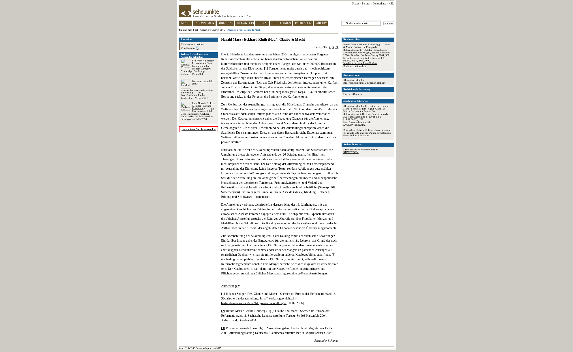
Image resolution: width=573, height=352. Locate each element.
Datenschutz (379, 3)
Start (195, 29)
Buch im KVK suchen (354, 66)
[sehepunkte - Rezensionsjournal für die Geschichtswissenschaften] (286, 11)
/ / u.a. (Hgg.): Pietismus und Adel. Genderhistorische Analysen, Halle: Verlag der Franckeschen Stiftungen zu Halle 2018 (198, 111)
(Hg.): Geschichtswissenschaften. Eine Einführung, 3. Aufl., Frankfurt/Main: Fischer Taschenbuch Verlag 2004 (197, 89)
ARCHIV (321, 23)
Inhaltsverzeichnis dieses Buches (360, 63)
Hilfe (391, 3)
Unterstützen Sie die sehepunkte (199, 129)
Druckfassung (188, 47)
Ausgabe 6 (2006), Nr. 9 (212, 29)
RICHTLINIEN (282, 23)
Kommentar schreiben (192, 44)
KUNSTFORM (351, 152)
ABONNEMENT (206, 23)
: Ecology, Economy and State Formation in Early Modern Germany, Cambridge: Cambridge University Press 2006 (197, 67)
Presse (355, 3)
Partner (366, 3)
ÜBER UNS (226, 23)
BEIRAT (263, 23)
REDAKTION (245, 23)
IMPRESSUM (303, 23)
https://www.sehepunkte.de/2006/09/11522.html (357, 123)
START (185, 23)
